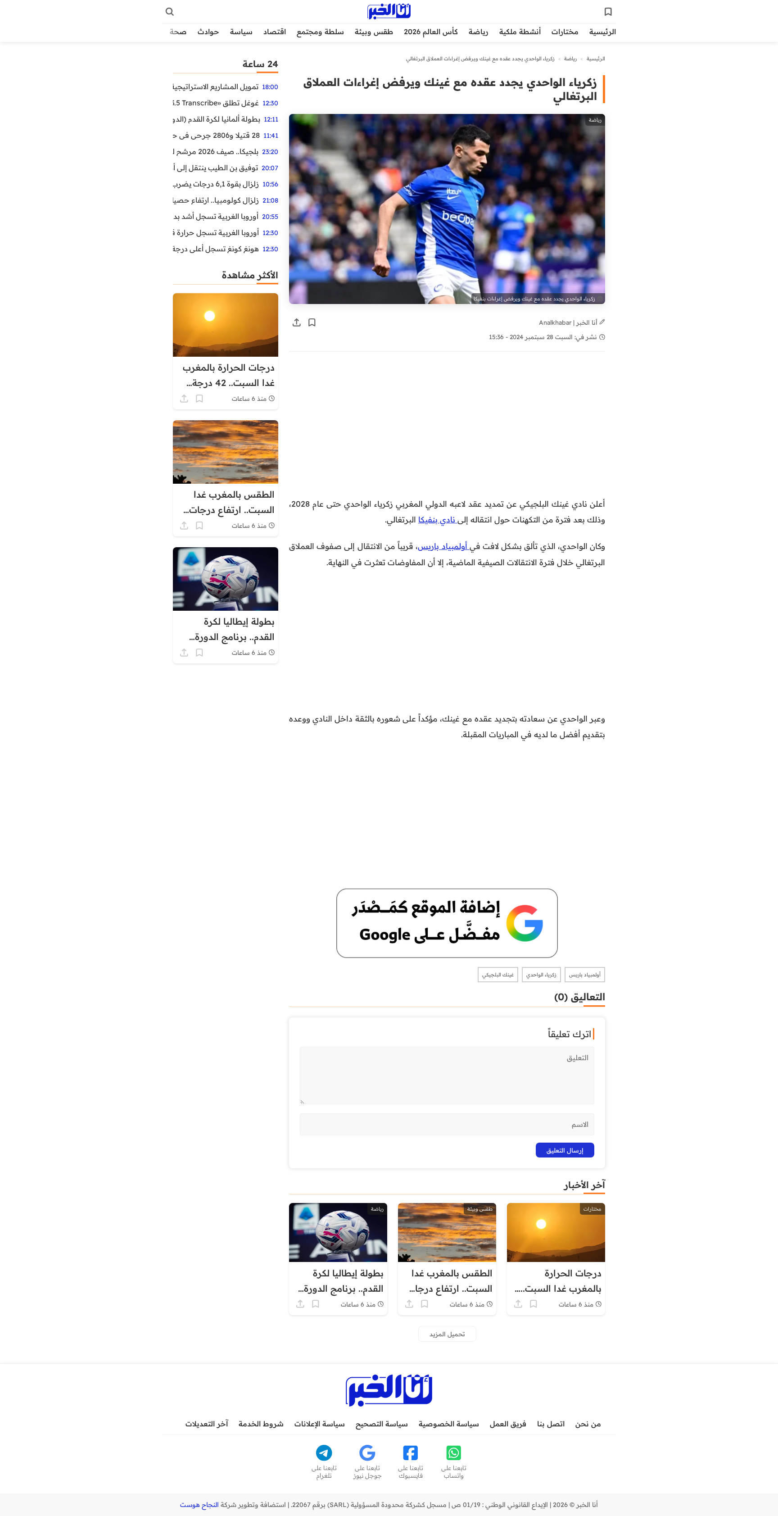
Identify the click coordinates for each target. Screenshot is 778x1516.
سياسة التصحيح (382, 1423)
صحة (178, 31)
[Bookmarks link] (608, 11)
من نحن (588, 1423)
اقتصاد (274, 31)
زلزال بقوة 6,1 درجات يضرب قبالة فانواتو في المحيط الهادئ (216, 183)
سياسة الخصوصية (449, 1423)
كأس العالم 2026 (431, 31)
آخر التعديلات (206, 1423)
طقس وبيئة (374, 31)
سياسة (241, 31)
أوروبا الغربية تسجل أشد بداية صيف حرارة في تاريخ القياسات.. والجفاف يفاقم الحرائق (215, 216)
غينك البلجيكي (498, 974)
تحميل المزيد (447, 1334)
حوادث (208, 31)
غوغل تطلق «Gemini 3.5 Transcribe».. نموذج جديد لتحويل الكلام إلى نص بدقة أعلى (216, 102)
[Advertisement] (447, 429)
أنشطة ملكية (520, 31)
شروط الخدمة (261, 1423)
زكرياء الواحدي (541, 974)
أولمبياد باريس (443, 546)
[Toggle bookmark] (312, 322)
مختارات (565, 31)
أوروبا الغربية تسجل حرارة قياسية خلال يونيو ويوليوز (216, 232)
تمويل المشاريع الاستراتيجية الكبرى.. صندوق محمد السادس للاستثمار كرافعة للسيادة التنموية (215, 86)
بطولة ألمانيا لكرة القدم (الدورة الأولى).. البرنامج (216, 118)
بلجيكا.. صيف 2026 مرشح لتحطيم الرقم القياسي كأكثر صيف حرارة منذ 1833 (215, 151)
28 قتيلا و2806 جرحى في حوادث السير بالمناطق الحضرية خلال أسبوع (216, 135)
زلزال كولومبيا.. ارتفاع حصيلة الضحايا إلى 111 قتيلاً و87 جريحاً (216, 199)
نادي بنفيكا (437, 519)
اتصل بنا (551, 1423)
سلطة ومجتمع (320, 31)
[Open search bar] (169, 11)
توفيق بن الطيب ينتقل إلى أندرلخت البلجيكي (215, 167)
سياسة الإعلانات (319, 1423)
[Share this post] (296, 322)
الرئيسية (602, 31)
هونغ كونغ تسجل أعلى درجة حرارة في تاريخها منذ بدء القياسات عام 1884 (216, 248)
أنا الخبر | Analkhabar (569, 322)
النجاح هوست (199, 1505)
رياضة (479, 31)
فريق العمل (508, 1423)
